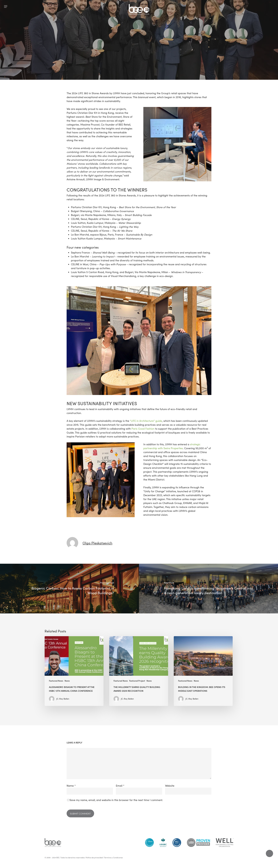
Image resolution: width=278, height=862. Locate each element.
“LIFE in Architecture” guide (146, 421)
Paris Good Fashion (142, 428)
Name (71, 785)
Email (120, 785)
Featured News (133, 61)
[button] (5, 6)
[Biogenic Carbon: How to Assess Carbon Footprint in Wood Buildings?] (69, 588)
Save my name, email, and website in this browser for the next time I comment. (116, 800)
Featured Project (137, 680)
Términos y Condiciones (113, 857)
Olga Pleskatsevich (97, 543)
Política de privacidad (94, 857)
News (150, 61)
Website (169, 785)
